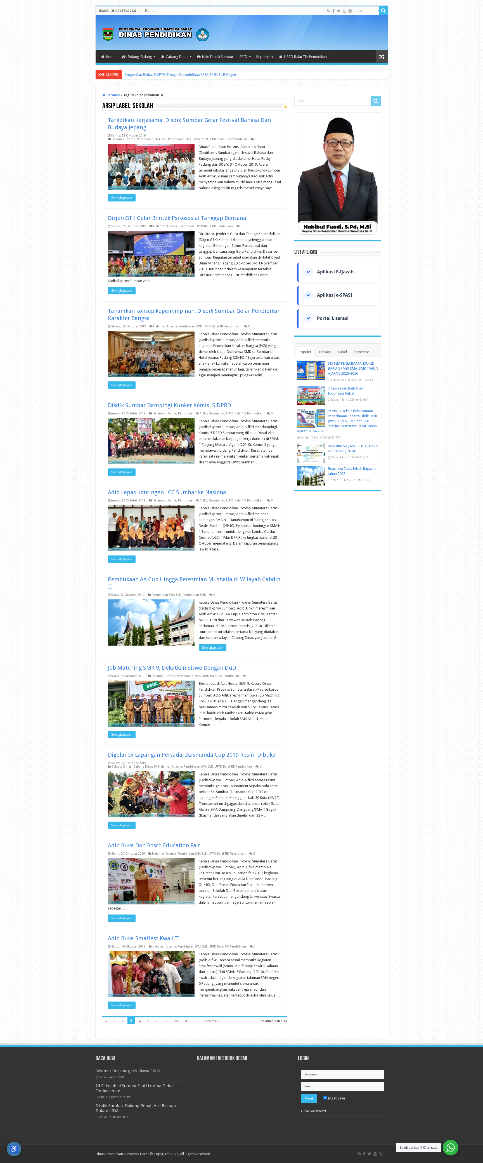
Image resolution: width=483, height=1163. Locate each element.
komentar (361, 352)
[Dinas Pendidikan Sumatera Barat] (156, 33)
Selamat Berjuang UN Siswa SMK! (128, 1070)
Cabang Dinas (177, 57)
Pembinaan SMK (179, 139)
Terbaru (324, 352)
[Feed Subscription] (285, 106)
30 (186, 1021)
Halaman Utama (123, 139)
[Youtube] (344, 11)
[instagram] (350, 11)
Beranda (113, 95)
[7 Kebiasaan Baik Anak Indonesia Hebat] (311, 395)
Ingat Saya (336, 1098)
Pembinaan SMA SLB (151, 139)
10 (165, 1021)
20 (176, 1021)
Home (149, 11)
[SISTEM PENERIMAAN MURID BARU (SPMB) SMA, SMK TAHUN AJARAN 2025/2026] (311, 370)
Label (342, 352)
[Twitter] (338, 11)
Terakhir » (211, 1021)
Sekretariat (200, 139)
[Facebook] (333, 11)
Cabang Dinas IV (145, 766)
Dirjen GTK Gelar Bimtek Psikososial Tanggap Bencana (177, 218)
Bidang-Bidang (140, 57)
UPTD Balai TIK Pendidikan (305, 57)
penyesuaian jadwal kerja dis (146, 74)
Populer (305, 352)
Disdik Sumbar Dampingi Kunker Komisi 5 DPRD (169, 405)
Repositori (264, 57)
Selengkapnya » (121, 198)
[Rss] (328, 11)
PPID (243, 57)
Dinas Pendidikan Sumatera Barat (122, 1154)
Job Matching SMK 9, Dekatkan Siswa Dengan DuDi (173, 667)
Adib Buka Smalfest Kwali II (143, 938)
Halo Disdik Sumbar (217, 57)
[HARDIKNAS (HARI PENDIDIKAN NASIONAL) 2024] (311, 453)
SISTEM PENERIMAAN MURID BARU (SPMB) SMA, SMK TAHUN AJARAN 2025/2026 (353, 368)
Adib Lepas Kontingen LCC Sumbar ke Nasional (168, 492)
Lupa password (313, 1111)
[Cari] (383, 10)
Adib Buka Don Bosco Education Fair (154, 845)
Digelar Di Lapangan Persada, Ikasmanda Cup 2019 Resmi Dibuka (192, 754)
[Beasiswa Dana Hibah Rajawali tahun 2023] (311, 475)
